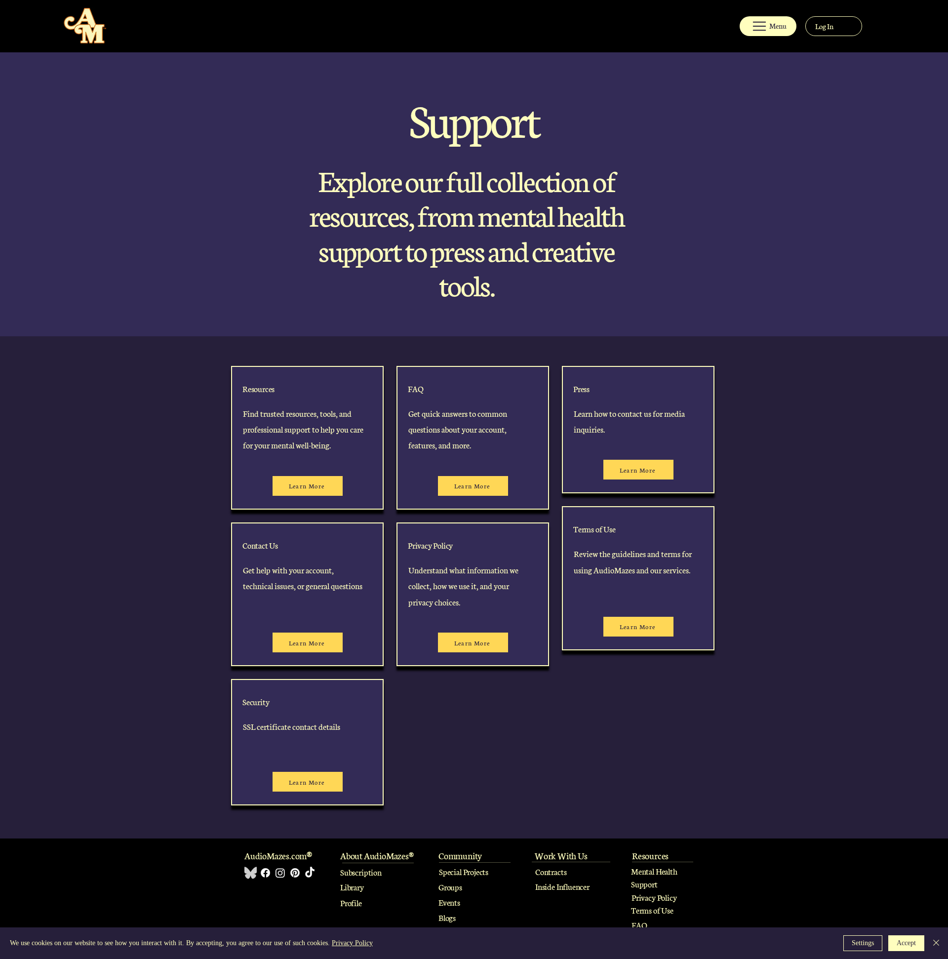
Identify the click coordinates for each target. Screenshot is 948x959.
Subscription (361, 872)
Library (352, 886)
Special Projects (463, 871)
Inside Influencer (562, 886)
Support (644, 883)
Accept (906, 943)
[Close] (936, 943)
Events (449, 902)
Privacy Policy (654, 897)
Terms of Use (652, 910)
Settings (863, 943)
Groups (450, 886)
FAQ (639, 924)
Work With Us (561, 855)
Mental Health (654, 871)
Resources (258, 388)
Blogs (447, 917)
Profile (351, 902)
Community (460, 855)
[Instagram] (280, 873)
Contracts (550, 871)
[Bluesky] (250, 873)
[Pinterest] (295, 873)
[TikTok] (310, 873)
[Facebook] (265, 873)
